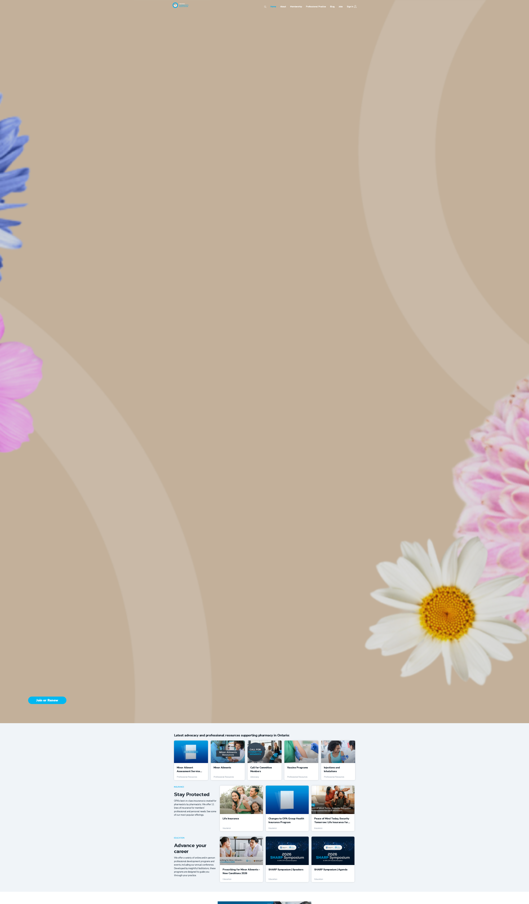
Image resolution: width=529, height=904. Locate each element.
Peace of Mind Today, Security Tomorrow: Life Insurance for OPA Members (331, 820)
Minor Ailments (222, 767)
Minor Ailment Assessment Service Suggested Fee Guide (189, 769)
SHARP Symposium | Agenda (330, 869)
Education (179, 838)
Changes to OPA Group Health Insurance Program (286, 820)
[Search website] (265, 7)
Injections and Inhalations (332, 769)
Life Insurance (231, 818)
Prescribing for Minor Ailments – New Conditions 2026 (241, 871)
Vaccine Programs (297, 767)
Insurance (179, 787)
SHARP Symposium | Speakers (285, 869)
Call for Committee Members (261, 769)
